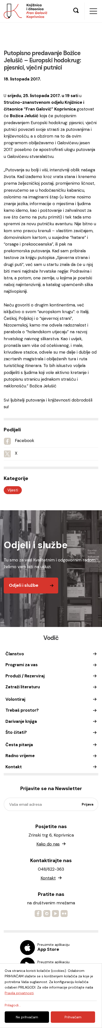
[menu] (93, 11)
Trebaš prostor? (22, 710)
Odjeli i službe (23, 585)
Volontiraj (15, 699)
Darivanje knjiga (21, 721)
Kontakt (13, 767)
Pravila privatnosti (19, 993)
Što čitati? (16, 732)
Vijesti (12, 490)
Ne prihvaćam (27, 1017)
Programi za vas (21, 664)
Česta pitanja (19, 744)
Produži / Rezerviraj (25, 676)
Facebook (24, 440)
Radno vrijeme (20, 755)
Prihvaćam (73, 1017)
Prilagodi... (13, 1005)
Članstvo (14, 654)
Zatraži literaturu (22, 687)
